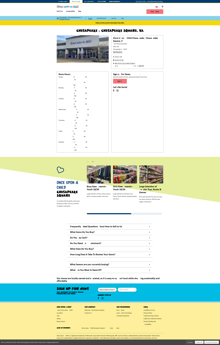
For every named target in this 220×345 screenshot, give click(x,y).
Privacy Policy (148, 313)
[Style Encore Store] (101, 1)
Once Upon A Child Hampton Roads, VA (94, 328)
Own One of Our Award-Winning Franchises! (149, 1)
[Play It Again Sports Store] (88, 1)
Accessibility (147, 324)
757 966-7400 (118, 57)
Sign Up (119, 81)
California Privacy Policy (151, 316)
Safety (59, 319)
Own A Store (155, 11)
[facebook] (114, 91)
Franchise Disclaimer (123, 316)
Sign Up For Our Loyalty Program (125, 63)
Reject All (199, 342)
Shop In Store (61, 321)
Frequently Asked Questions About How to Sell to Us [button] (96, 226)
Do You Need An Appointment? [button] (85, 243)
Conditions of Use (149, 310)
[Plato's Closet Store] (63, 1)
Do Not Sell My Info (150, 321)
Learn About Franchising (124, 313)
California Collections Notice (153, 319)
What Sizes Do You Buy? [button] (82, 249)
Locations (60, 313)
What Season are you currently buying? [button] (89, 264)
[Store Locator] (162, 7)
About (111, 328)
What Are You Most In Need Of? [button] (86, 270)
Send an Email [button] (119, 60)
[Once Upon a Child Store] (76, 1)
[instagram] (117, 91)
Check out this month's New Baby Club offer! (110, 23)
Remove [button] (67, 19)
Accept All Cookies (211, 342)
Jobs (58, 316)
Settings (190, 342)
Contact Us (88, 313)
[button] (92, 161)
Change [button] (61, 19)
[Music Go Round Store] (114, 1)
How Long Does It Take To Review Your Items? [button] (92, 254)
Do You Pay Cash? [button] (78, 238)
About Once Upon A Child (65, 310)
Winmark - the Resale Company (94, 310)
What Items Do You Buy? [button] (82, 232)
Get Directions (117, 52)
